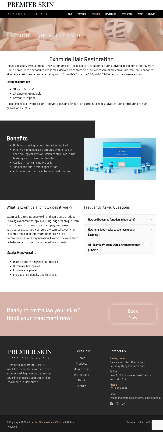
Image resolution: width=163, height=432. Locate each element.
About (140, 14)
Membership (110, 14)
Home (69, 14)
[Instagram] (117, 403)
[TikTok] (123, 403)
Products (82, 14)
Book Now (133, 314)
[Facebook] (111, 403)
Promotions (127, 14)
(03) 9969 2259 (118, 388)
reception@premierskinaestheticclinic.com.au (135, 398)
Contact (151, 14)
